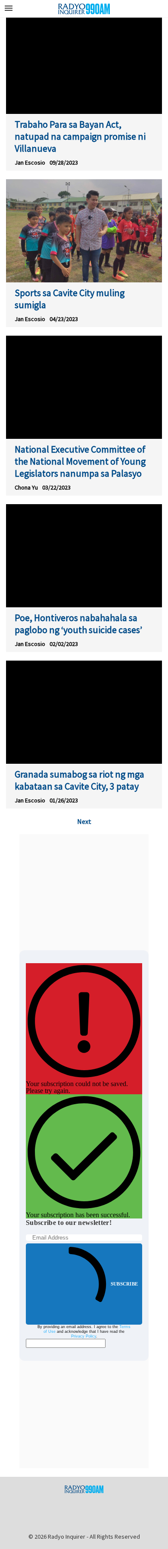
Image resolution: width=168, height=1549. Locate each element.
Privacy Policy (83, 1336)
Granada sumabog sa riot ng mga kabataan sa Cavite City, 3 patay (79, 780)
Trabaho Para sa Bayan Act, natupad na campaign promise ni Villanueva (80, 136)
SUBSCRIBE (124, 1283)
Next (84, 821)
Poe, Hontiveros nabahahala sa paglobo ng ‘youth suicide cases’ (78, 624)
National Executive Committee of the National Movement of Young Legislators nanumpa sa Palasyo (80, 461)
